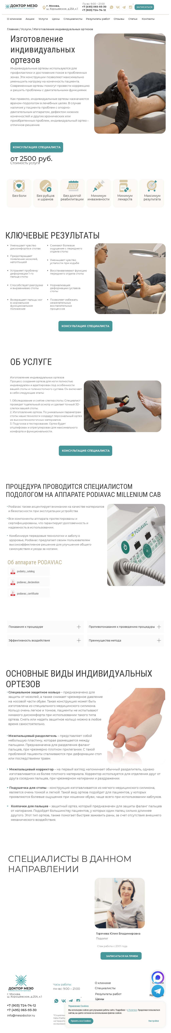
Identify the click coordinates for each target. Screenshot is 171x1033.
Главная (13, 29)
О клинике (14, 18)
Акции (30, 18)
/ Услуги (25, 29)
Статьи (132, 18)
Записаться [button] (144, 7)
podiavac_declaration (28, 582)
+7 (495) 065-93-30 (94, 6)
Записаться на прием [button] (55, 955)
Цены (56, 18)
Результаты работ (98, 18)
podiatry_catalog (26, 571)
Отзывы (119, 18)
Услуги (43, 18)
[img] (12, 571)
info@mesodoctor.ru (21, 1015)
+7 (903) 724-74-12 (94, 10)
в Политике (132, 1010)
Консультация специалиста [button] (37, 147)
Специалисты (73, 18)
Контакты (148, 18)
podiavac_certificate (28, 593)
